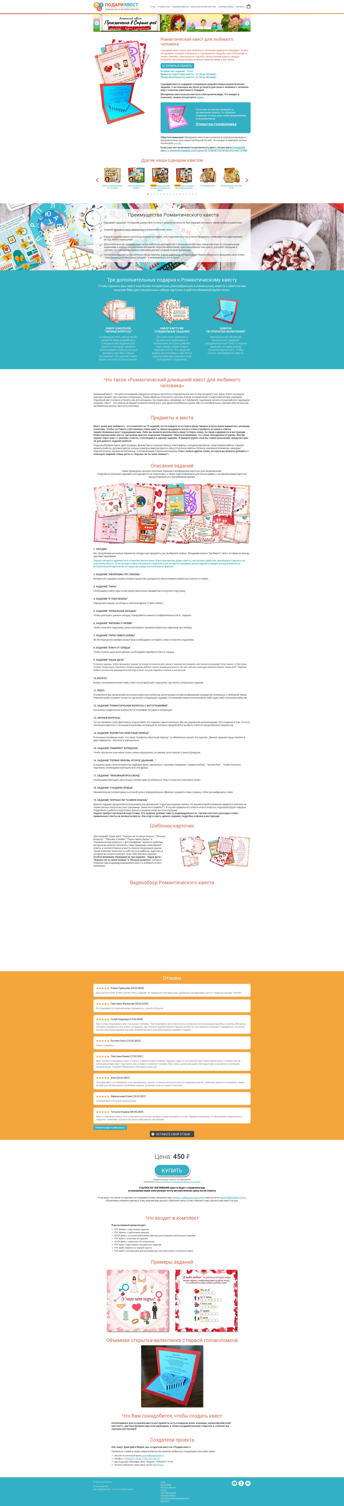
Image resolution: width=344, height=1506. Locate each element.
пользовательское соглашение (186, 1182)
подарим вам (133, 244)
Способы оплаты (225, 7)
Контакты (240, 7)
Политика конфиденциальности (175, 1498)
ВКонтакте (158, 1465)
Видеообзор (166, 1485)
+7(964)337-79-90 (132, 1458)
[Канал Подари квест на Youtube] (234, 1483)
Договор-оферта (168, 1495)
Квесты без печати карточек (203, 7)
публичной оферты (162, 1182)
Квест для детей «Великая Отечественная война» (160, 188)
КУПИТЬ (172, 1171)
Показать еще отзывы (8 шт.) (110, 1128)
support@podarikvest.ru (233, 1197)
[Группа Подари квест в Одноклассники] (241, 1483)
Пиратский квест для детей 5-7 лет (231, 187)
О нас (152, 7)
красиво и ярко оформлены (129, 229)
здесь (200, 97)
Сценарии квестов (180, 7)
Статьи (164, 1490)
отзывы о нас (164, 7)
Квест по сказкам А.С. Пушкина (136, 187)
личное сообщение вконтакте (188, 1197)
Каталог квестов (168, 1487)
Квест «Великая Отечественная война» (183, 187)
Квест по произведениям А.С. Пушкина (112, 187)
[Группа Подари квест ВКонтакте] (248, 1483)
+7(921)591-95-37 (151, 1458)
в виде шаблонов (170, 254)
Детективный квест (207, 185)
